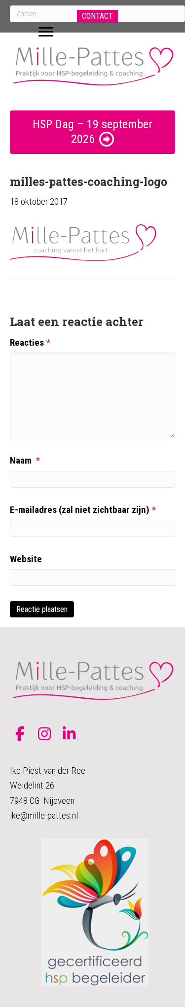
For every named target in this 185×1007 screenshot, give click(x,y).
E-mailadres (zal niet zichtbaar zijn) (83, 509)
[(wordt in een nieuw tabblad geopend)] (94, 911)
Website (26, 559)
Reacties (30, 342)
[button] (97, 16)
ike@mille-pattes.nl (44, 815)
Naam (25, 460)
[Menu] (46, 32)
